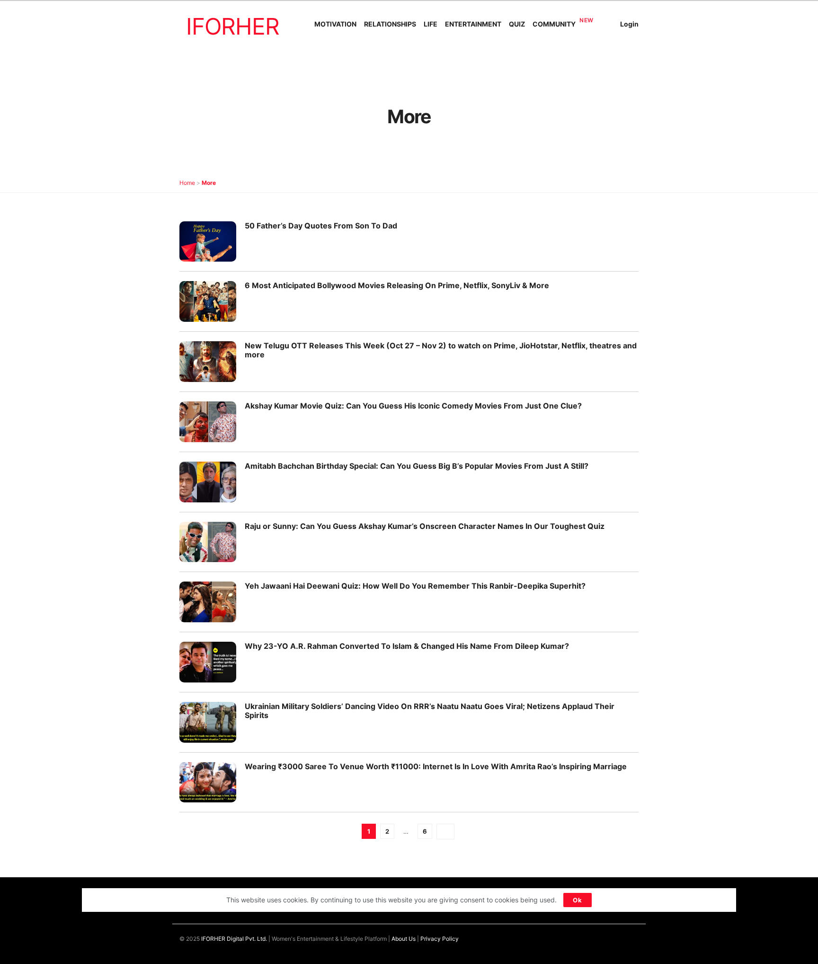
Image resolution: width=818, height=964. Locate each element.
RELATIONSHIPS (390, 24)
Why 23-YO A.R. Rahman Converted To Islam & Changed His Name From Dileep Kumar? (407, 646)
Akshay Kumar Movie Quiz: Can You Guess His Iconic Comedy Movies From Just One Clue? (413, 405)
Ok (577, 900)
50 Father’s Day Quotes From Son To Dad (321, 225)
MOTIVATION (335, 24)
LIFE (430, 24)
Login (629, 24)
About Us (403, 938)
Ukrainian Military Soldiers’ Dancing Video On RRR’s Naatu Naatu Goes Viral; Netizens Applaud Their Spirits (429, 710)
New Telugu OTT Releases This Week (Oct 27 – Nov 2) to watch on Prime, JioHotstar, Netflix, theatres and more (441, 350)
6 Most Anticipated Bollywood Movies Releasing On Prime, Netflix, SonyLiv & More (397, 285)
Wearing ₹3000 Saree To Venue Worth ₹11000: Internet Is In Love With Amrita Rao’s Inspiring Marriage (436, 766)
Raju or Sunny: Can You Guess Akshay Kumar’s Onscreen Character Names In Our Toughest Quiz (425, 526)
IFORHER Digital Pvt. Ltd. (234, 938)
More (209, 182)
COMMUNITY (554, 24)
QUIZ (517, 24)
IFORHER (232, 26)
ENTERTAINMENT (473, 24)
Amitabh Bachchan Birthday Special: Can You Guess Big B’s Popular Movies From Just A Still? (416, 466)
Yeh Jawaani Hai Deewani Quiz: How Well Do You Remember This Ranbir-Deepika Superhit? (415, 586)
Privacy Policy (439, 938)
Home (187, 182)
